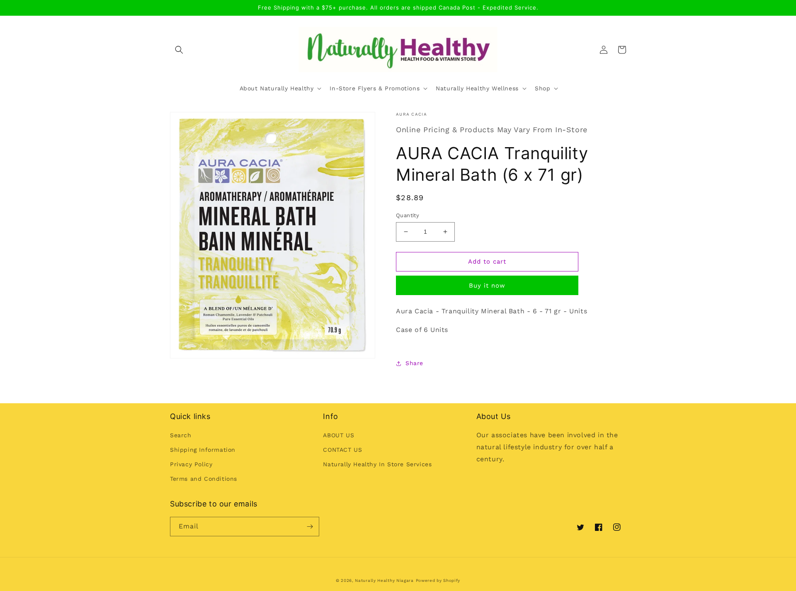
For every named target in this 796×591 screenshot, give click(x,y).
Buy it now (487, 285)
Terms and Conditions (203, 478)
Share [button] (414, 363)
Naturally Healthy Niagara (384, 580)
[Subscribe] (310, 526)
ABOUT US (338, 435)
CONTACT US (342, 449)
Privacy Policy (191, 464)
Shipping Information (202, 449)
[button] (179, 50)
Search (181, 435)
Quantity (407, 215)
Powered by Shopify (438, 580)
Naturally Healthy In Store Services (377, 464)
